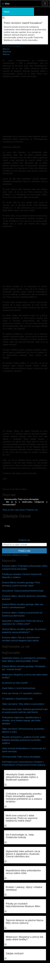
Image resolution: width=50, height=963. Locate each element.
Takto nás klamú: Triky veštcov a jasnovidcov (23, 703)
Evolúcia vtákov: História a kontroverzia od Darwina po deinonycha (22, 614)
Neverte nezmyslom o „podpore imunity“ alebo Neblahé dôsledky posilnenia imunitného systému (23, 739)
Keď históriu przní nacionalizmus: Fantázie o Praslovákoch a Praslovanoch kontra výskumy (23, 763)
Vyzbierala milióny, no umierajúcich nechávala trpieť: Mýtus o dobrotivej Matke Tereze (24, 659)
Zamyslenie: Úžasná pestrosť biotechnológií (22, 590)
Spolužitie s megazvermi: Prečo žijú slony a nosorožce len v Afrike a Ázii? (22, 622)
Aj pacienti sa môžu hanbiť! (14, 682)
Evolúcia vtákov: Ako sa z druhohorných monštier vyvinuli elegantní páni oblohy (21, 639)
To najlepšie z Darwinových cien (17, 698)
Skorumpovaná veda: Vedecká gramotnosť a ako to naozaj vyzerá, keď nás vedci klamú (25, 711)
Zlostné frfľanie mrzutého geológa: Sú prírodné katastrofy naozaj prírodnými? (24, 631)
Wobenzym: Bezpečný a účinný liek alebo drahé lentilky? (24, 676)
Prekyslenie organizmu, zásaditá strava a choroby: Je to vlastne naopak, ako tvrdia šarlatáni (21, 720)
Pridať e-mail (24, 550)
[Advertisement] (25, 105)
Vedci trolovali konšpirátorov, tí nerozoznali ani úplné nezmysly (24, 750)
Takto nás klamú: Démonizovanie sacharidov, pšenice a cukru (23, 730)
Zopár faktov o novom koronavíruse (18, 688)
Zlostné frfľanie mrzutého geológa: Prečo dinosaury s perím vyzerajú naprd (21, 584)
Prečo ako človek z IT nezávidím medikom (22, 693)
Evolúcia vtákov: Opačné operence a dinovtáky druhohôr (24, 597)
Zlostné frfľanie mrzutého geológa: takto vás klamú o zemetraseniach (22, 606)
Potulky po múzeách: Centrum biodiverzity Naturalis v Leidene (22, 576)
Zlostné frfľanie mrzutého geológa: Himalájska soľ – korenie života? (23, 668)
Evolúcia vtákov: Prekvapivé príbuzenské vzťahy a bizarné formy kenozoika (24, 567)
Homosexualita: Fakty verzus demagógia (21, 499)
